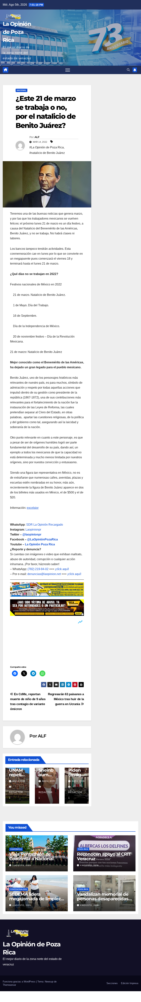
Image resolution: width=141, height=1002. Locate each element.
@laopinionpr (31, 534)
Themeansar (9, 985)
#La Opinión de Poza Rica (46, 147)
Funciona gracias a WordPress (19, 981)
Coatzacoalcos (18, 889)
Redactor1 (16, 795)
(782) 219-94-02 (38, 569)
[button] (128, 69)
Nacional (21, 90)
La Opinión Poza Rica (40, 544)
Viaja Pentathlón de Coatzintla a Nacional (31, 856)
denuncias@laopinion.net (44, 574)
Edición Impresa (129, 983)
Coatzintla (16, 849)
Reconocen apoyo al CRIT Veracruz (104, 856)
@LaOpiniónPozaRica (42, 539)
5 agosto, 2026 (21, 865)
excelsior (33, 507)
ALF (37, 137)
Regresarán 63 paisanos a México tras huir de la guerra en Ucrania (66, 699)
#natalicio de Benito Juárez (47, 152)
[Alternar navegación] (67, 70)
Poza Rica (83, 849)
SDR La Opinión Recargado (44, 524)
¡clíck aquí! (62, 569)
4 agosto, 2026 (89, 865)
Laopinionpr (34, 529)
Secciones (112, 983)
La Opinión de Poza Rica (17, 31)
